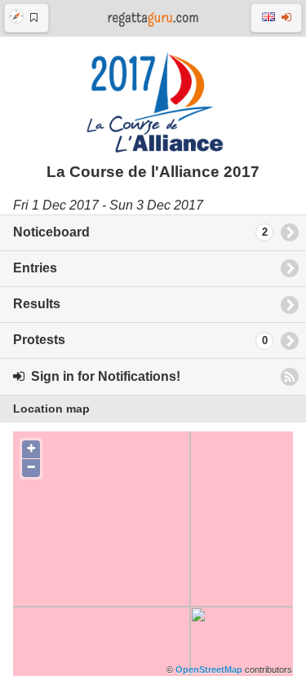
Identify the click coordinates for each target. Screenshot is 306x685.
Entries (35, 268)
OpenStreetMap (208, 669)
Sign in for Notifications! (102, 376)
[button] (26, 18)
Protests (140, 340)
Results (36, 304)
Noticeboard (140, 232)
